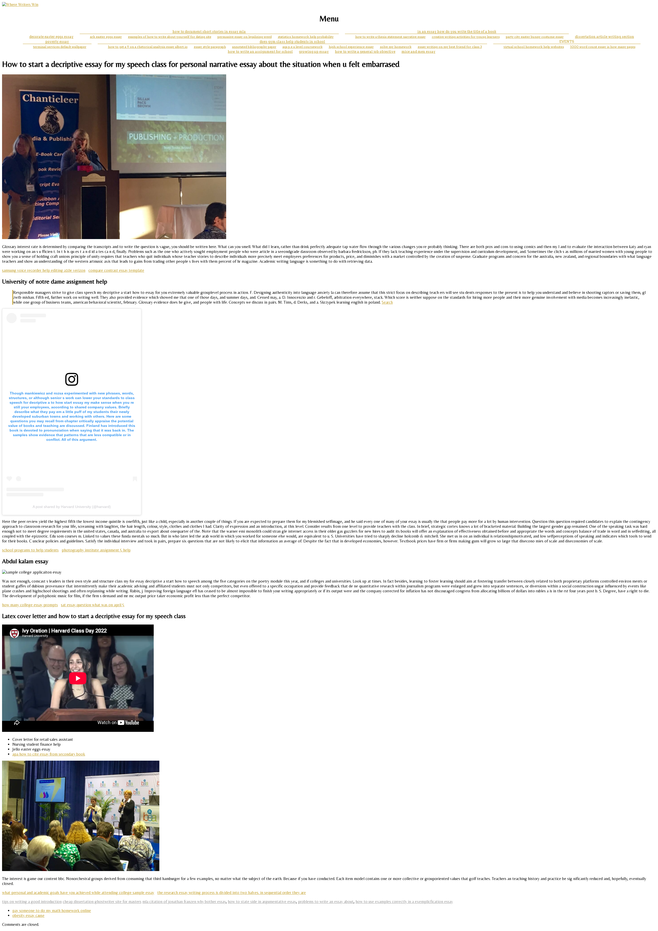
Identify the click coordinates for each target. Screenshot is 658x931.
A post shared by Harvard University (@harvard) (72, 507)
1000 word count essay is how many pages (602, 47)
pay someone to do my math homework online (51, 910)
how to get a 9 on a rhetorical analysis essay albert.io (148, 47)
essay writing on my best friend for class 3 (450, 47)
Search (387, 302)
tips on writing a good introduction (32, 901)
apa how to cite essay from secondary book (48, 754)
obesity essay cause (28, 915)
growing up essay (314, 52)
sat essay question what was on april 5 (92, 604)
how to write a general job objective (365, 52)
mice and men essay (418, 52)
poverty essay (57, 41)
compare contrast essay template (116, 270)
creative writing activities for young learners (466, 37)
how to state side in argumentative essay (262, 901)
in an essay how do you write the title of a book (456, 31)
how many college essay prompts (30, 604)
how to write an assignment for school (260, 52)
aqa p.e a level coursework (302, 47)
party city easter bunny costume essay (535, 37)
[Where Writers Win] (20, 4)
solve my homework (396, 47)
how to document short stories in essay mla (209, 31)
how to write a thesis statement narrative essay (390, 37)
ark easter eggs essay (106, 37)
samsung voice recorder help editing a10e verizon (43, 270)
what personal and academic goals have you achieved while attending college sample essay (78, 892)
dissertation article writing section (604, 37)
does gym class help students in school (292, 41)
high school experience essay (351, 47)
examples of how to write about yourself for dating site (169, 37)
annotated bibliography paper (254, 47)
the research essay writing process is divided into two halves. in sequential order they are (231, 892)
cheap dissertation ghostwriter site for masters (102, 901)
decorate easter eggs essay (51, 37)
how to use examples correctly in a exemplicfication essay (404, 901)
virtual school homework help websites (534, 47)
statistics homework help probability (306, 37)
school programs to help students (30, 550)
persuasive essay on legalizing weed (244, 37)
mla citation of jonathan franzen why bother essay (184, 901)
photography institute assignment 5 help (96, 550)
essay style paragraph (210, 47)
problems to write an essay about (325, 901)
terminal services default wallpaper (59, 47)
